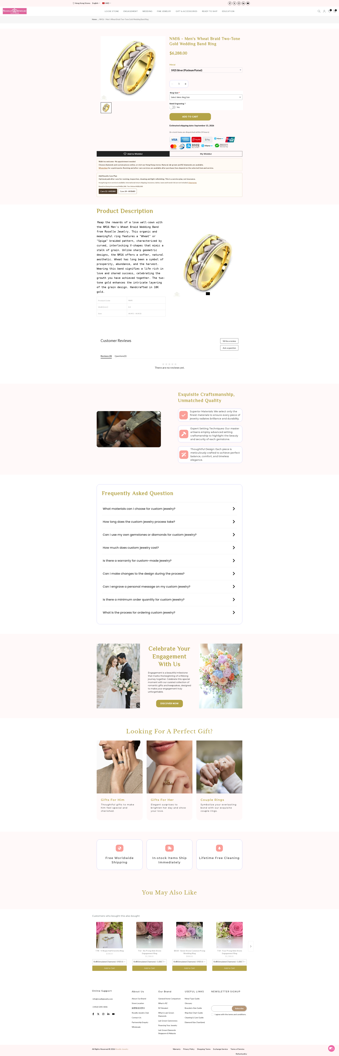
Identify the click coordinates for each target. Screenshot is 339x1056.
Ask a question (229, 348)
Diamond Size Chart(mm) (195, 1022)
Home (94, 19)
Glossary (188, 1003)
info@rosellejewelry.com (103, 999)
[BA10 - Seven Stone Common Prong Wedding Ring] (189, 935)
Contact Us (136, 1017)
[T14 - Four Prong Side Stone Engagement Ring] (229, 935)
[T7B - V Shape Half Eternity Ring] (109, 935)
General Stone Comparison (169, 998)
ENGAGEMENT (131, 11)
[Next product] (250, 946)
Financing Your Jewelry (167, 1025)
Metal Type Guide (192, 998)
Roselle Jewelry (121, 1049)
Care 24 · (127, 191)
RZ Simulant (163, 1008)
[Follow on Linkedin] (243, 3)
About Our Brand (139, 998)
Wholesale (136, 1027)
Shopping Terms (204, 1049)
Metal (172, 64)
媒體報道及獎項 (138, 1008)
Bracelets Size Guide (193, 1008)
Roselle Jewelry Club (140, 1013)
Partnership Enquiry (140, 1022)
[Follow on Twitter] (234, 3)
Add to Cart (109, 968)
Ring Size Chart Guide (194, 1013)
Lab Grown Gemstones (167, 1021)
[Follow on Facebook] (230, 3)
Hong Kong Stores (82, 3)
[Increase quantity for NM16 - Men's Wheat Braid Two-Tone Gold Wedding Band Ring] (185, 84)
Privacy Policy (188, 1049)
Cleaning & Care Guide (194, 1017)
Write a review (229, 341)
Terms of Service (237, 1049)
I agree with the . (230, 1014)
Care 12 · (107, 191)
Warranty (176, 1049)
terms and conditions (237, 1014)
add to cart (190, 116)
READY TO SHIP (209, 11)
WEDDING (147, 11)
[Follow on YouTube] (248, 3)
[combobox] (109, 961)
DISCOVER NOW (169, 703)
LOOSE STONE (112, 11)
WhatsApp (103, 168)
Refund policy (241, 1054)
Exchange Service (220, 1049)
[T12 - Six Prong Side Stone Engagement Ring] (149, 935)
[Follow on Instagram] (239, 3)
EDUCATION (228, 11)
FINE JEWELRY (164, 11)
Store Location (138, 1003)
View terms (192, 183)
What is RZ (162, 1003)
